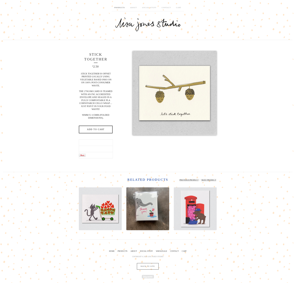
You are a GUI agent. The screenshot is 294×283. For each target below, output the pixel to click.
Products (119, 7)
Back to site (148, 266)
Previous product (189, 180)
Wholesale (161, 251)
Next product (208, 180)
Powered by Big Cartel (148, 276)
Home (112, 251)
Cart (178, 7)
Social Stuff (149, 7)
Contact (166, 7)
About (133, 7)
